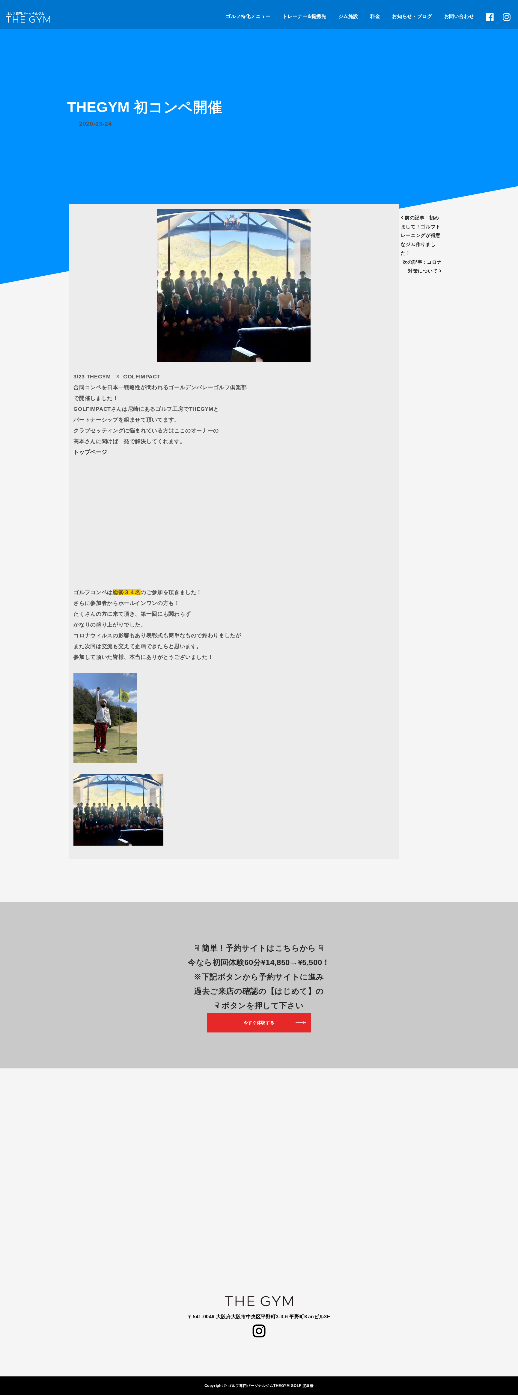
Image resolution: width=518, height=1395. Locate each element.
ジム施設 (348, 16)
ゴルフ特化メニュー (248, 16)
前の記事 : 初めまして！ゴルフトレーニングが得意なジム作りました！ (421, 235)
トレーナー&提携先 (304, 16)
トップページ (90, 452)
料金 (375, 16)
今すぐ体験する (259, 1022)
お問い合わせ (459, 16)
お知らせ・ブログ (412, 16)
